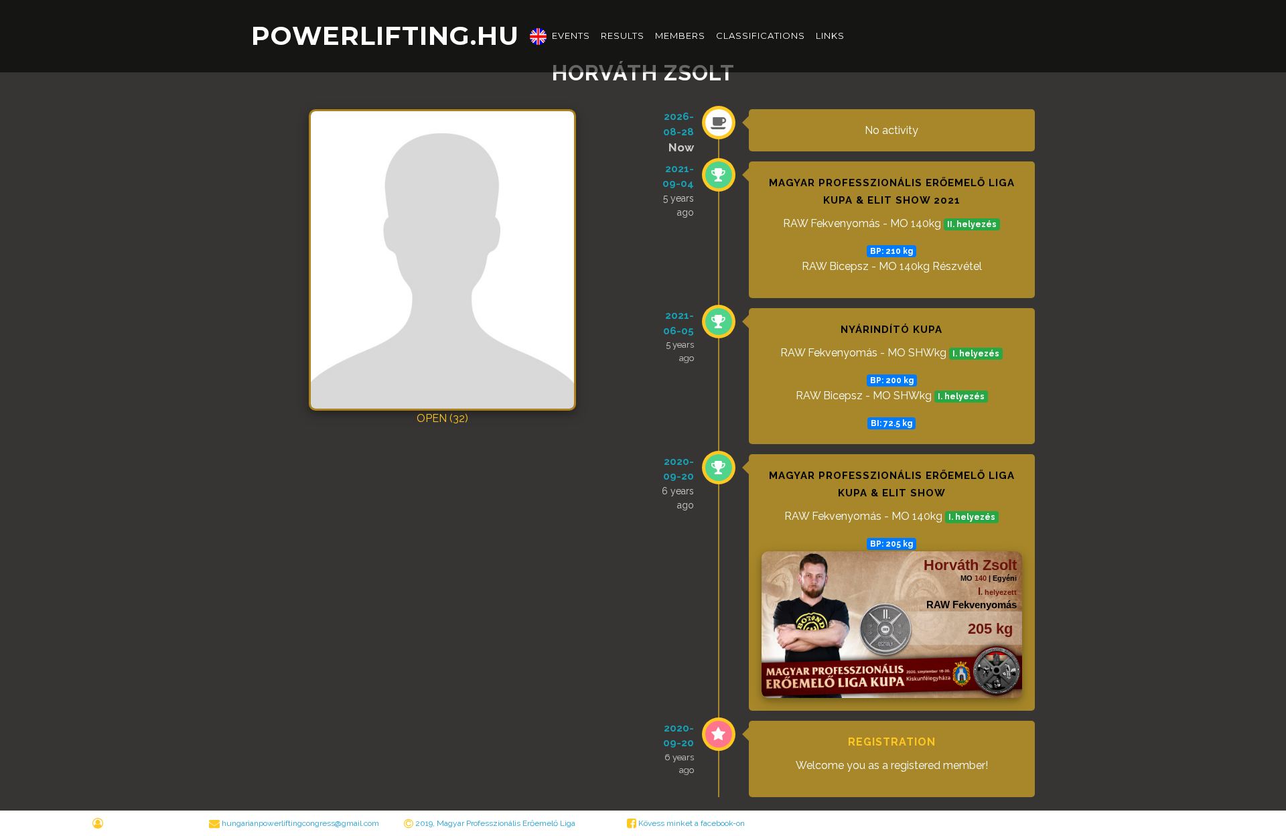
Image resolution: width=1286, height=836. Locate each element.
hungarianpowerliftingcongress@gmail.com (300, 823)
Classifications (760, 35)
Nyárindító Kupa (891, 330)
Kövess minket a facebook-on (690, 823)
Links (830, 35)
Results (622, 35)
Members (680, 35)
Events (571, 35)
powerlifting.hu (385, 36)
